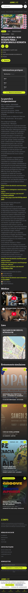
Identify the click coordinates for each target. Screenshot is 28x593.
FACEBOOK (4, 535)
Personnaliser (5, 587)
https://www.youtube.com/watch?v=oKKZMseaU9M (12, 267)
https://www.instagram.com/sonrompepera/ (13, 190)
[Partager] (2, 46)
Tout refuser (19, 585)
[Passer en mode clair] (25, 2)
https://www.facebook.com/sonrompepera (13, 186)
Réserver (7, 60)
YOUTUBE (3, 542)
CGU (2, 556)
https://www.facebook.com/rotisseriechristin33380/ (14, 278)
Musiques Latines (5, 34)
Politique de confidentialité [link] (19, 587)
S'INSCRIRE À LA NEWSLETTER (14, 567)
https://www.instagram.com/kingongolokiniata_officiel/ (14, 263)
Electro (3, 31)
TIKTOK (3, 539)
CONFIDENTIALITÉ (6, 554)
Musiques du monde (16, 31)
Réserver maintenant (15, 92)
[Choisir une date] (25, 6)
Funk (9, 31)
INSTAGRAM (4, 537)
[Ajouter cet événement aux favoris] (6, 46)
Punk (12, 34)
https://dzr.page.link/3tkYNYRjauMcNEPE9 (14, 198)
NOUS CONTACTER (6, 549)
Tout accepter (10, 585)
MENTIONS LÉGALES (6, 552)
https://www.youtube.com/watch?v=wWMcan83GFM (12, 194)
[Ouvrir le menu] (2, 2)
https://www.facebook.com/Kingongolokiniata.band (14, 259)
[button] (14, 346)
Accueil (3, 11)
